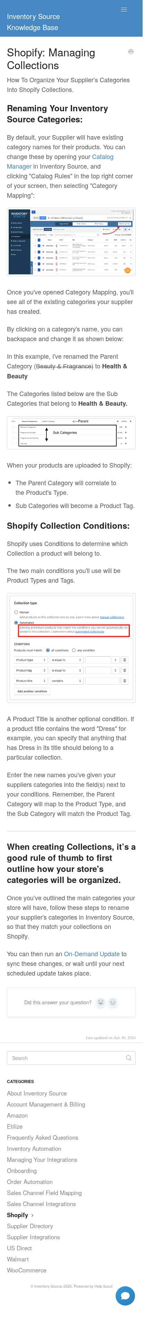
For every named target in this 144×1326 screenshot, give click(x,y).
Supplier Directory (30, 1226)
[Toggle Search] (129, 1058)
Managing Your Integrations (42, 1159)
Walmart (18, 1259)
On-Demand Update (92, 953)
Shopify (18, 1215)
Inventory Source (48, 1286)
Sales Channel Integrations (41, 1204)
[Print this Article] (131, 52)
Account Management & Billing (46, 1104)
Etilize (14, 1126)
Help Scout (103, 1286)
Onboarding (22, 1170)
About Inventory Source (37, 1093)
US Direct (19, 1248)
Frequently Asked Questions (42, 1137)
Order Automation (30, 1181)
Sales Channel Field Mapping (44, 1192)
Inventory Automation (34, 1148)
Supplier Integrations (33, 1237)
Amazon (17, 1115)
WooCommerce (26, 1270)
